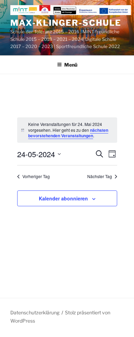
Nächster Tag (99, 176)
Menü (70, 65)
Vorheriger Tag (36, 176)
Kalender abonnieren (63, 198)
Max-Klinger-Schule (65, 23)
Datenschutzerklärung (34, 312)
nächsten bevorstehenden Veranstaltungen (68, 133)
